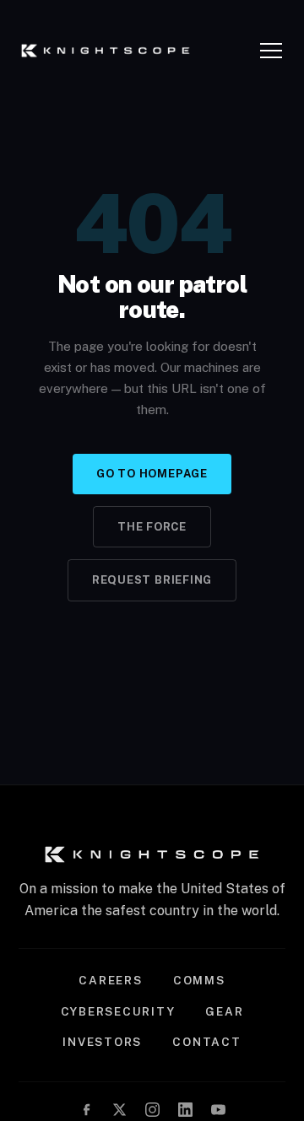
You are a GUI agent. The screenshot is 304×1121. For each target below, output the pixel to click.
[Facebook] (86, 1109)
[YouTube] (218, 1109)
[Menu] (272, 50)
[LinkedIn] (185, 1109)
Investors (102, 1041)
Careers (110, 980)
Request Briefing (152, 580)
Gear (224, 1011)
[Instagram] (152, 1109)
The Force (152, 526)
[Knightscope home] (106, 50)
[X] (119, 1109)
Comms (199, 980)
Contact (206, 1041)
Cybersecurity (118, 1011)
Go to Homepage (152, 473)
